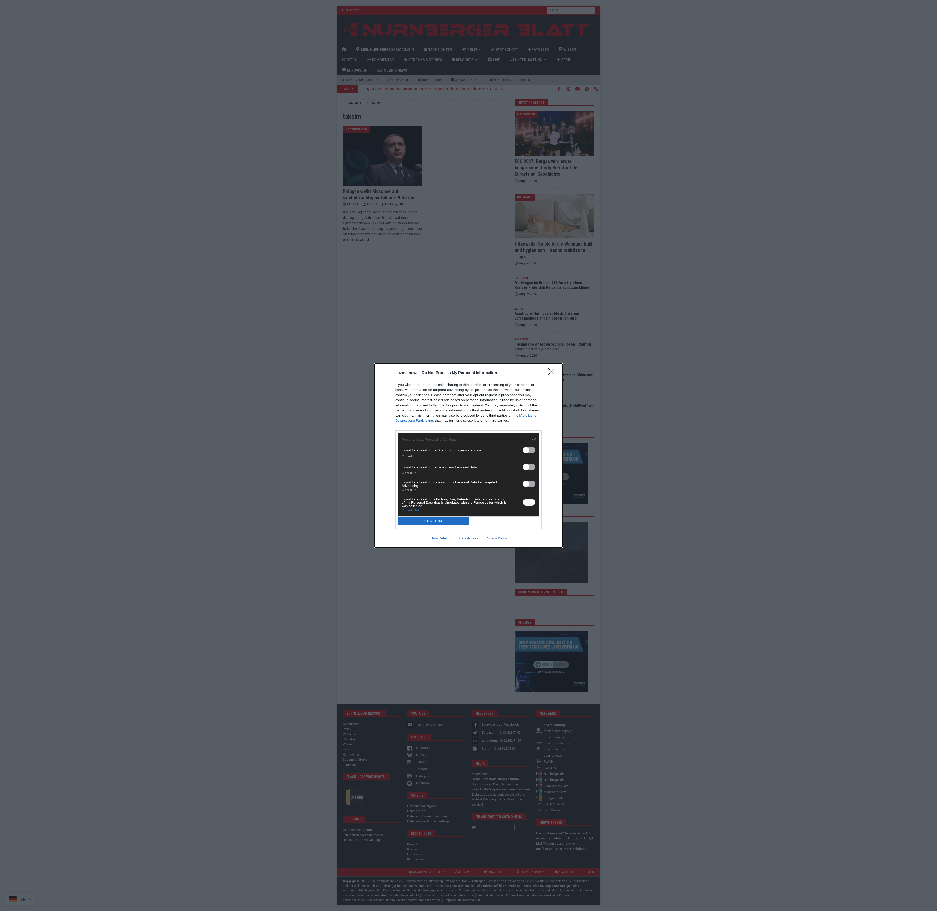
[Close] (553, 373)
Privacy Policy (496, 538)
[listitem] (468, 439)
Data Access (468, 538)
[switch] (529, 450)
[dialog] (468, 455)
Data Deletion (440, 538)
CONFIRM (433, 521)
